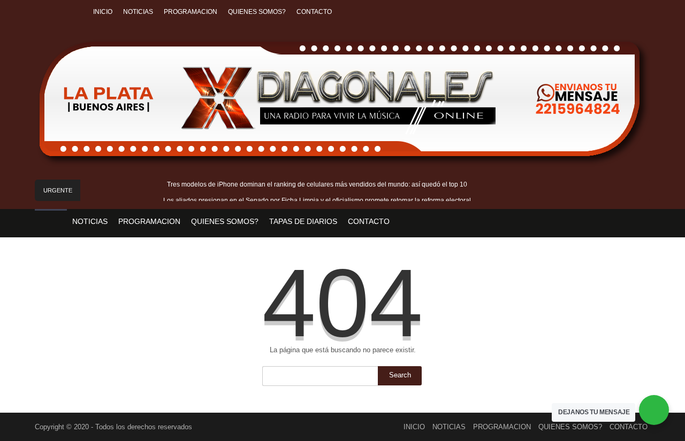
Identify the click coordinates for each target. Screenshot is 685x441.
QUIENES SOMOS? (257, 12)
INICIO (102, 12)
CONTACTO (314, 12)
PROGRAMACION (190, 12)
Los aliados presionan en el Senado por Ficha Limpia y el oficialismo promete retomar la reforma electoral (317, 200)
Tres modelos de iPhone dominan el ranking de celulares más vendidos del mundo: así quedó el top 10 (317, 184)
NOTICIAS (138, 12)
